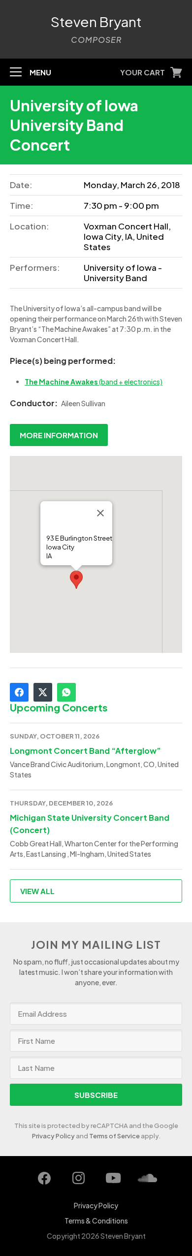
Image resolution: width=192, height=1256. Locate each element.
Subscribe (96, 1094)
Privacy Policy (53, 1136)
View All (37, 891)
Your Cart (142, 72)
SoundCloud (147, 1178)
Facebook (19, 692)
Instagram (78, 1178)
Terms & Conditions (96, 1220)
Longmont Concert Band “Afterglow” (85, 750)
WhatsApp (66, 692)
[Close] (100, 513)
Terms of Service (114, 1136)
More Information (59, 435)
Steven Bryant (96, 22)
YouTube (113, 1178)
